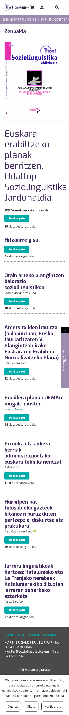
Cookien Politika (52, 696)
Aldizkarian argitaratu (35, 670)
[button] (24, 7)
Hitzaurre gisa (21, 240)
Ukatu (31, 706)
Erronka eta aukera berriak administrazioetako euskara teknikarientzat (33, 452)
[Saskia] (32, 7)
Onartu (13, 706)
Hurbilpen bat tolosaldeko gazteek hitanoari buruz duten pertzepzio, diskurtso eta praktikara (33, 514)
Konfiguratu (53, 706)
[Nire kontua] (42, 7)
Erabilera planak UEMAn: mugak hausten (33, 400)
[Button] (57, 7)
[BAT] (16, 7)
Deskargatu (17, 218)
